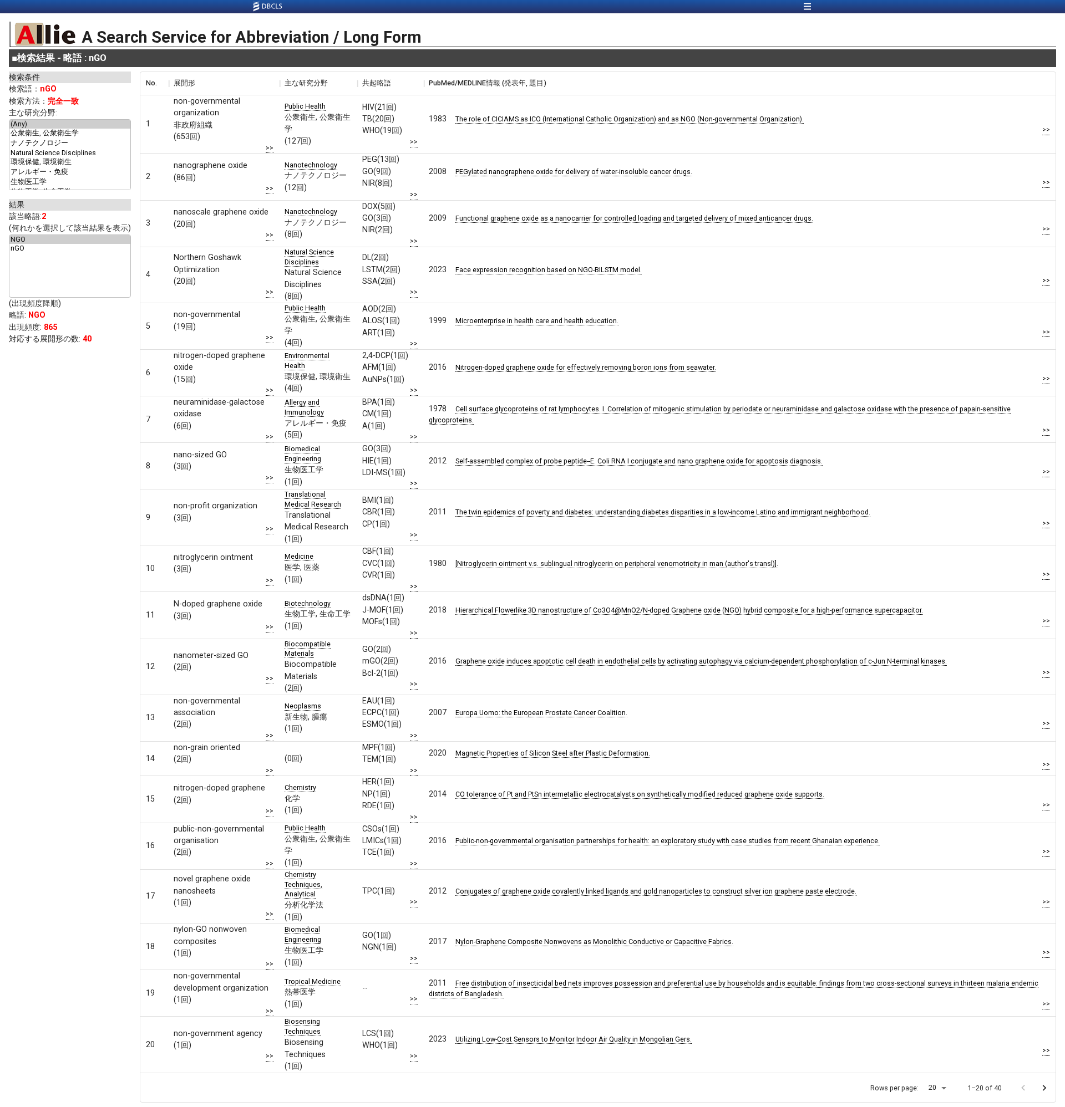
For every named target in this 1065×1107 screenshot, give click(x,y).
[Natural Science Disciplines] (69, 153)
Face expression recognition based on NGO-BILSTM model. (548, 270)
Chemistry (300, 787)
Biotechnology (308, 603)
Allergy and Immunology (304, 407)
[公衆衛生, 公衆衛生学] (69, 134)
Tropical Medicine (313, 981)
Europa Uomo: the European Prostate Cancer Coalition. (541, 712)
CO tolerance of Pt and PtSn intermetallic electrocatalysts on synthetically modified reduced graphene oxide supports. (639, 794)
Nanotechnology (311, 165)
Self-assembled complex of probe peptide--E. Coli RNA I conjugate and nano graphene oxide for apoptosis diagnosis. (639, 461)
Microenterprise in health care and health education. (536, 321)
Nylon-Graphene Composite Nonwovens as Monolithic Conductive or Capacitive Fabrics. (594, 941)
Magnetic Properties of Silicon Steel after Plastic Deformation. (552, 753)
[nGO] (69, 248)
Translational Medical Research (313, 499)
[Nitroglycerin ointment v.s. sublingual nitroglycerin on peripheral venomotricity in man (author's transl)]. (616, 563)
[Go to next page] (1044, 1088)
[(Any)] (69, 124)
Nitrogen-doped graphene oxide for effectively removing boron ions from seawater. (585, 367)
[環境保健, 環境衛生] (69, 162)
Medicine (299, 556)
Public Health (305, 106)
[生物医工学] (69, 182)
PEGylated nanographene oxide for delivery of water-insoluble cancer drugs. (573, 171)
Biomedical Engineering (303, 454)
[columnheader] (154, 83)
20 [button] (932, 1087)
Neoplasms (303, 706)
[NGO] (69, 239)
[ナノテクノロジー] (69, 144)
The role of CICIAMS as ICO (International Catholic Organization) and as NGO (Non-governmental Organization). (629, 119)
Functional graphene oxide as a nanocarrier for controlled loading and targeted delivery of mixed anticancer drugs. (634, 218)
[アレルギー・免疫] (69, 172)
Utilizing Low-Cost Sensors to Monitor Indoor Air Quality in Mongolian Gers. (573, 1039)
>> (269, 148)
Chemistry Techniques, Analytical (303, 884)
